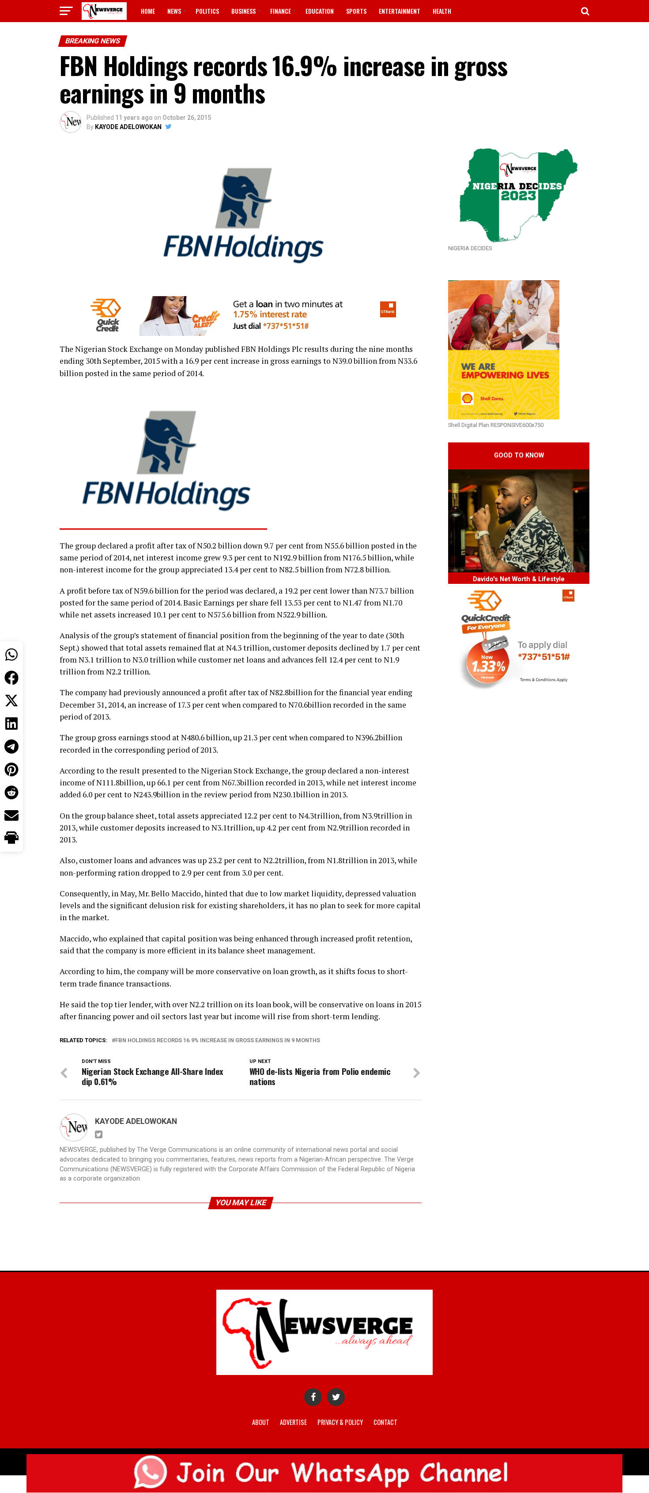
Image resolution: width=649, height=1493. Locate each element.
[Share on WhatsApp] (11, 654)
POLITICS (207, 10)
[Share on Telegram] (11, 746)
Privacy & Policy (340, 1422)
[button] (11, 838)
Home (148, 10)
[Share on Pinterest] (11, 769)
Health (442, 10)
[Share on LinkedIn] (11, 723)
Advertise (293, 1422)
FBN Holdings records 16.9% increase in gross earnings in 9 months (217, 1041)
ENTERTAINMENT (399, 10)
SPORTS (356, 10)
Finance (280, 10)
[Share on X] (11, 700)
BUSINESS (243, 10)
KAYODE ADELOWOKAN (128, 126)
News (174, 10)
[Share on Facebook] (11, 677)
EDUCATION (320, 10)
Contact (385, 1422)
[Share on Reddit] (11, 792)
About (260, 1422)
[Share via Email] (11, 815)
